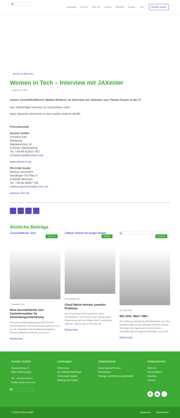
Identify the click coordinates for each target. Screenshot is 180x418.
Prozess (84, 7)
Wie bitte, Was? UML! (134, 316)
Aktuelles (120, 7)
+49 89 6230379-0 (24, 378)
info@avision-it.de (27, 382)
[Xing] (164, 394)
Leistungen (71, 7)
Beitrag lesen (16, 338)
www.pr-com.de (19, 193)
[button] (13, 211)
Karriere (108, 7)
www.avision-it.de (20, 161)
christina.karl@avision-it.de (27, 155)
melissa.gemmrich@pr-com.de (29, 186)
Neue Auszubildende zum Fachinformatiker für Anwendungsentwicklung (27, 313)
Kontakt (131, 7)
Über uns (96, 7)
